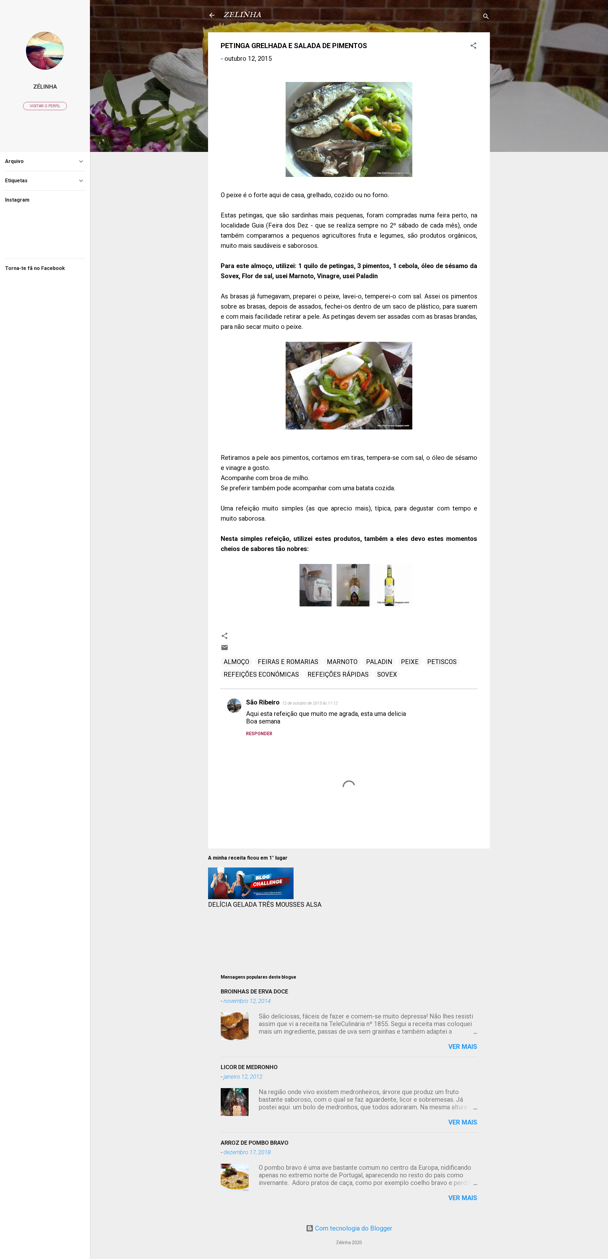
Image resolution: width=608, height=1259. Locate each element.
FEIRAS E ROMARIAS (288, 662)
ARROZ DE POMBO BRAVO (254, 1142)
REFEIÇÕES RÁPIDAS (338, 674)
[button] (473, 46)
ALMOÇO (236, 662)
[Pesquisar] (486, 17)
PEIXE (410, 662)
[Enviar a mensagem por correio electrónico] (224, 649)
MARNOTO (342, 662)
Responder (259, 733)
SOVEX (387, 674)
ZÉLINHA (45, 86)
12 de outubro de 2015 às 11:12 (310, 703)
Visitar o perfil (45, 106)
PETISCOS (442, 662)
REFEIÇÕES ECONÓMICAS (261, 674)
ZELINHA (242, 15)
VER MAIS (462, 1046)
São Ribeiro (263, 702)
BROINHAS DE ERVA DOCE (254, 991)
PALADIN (379, 662)
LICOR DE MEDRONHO (249, 1067)
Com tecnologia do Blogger (353, 1228)
